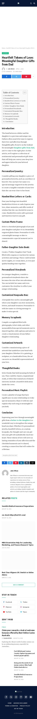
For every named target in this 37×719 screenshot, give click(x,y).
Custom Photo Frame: (12, 103)
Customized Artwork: (11, 116)
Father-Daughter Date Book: (14, 106)
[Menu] (3, 3)
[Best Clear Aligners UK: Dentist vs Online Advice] (18, 560)
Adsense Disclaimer (20, 703)
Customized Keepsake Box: (13, 111)
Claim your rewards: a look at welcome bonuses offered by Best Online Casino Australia (18, 632)
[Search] (34, 3)
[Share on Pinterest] (26, 76)
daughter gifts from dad (10, 455)
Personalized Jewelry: (11, 98)
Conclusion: (9, 121)
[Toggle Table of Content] (23, 92)
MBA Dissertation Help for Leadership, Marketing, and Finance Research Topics (17, 543)
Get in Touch (18, 708)
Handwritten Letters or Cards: (15, 101)
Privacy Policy (25, 706)
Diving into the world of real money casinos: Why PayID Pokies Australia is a (23, 665)
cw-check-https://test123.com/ (14, 515)
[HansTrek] (18, 3)
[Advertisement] (18, 27)
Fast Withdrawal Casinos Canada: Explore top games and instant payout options (24, 653)
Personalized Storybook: (12, 108)
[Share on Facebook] (6, 76)
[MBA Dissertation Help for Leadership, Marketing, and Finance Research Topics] (18, 530)
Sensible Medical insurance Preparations (18, 506)
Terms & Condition (11, 706)
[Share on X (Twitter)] (16, 76)
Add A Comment (18, 585)
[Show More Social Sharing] (33, 76)
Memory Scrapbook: (11, 114)
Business (5, 53)
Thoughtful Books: (11, 119)
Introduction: (9, 95)
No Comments (8, 71)
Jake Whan (11, 69)
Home (3, 48)
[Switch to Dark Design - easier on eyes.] (31, 3)
